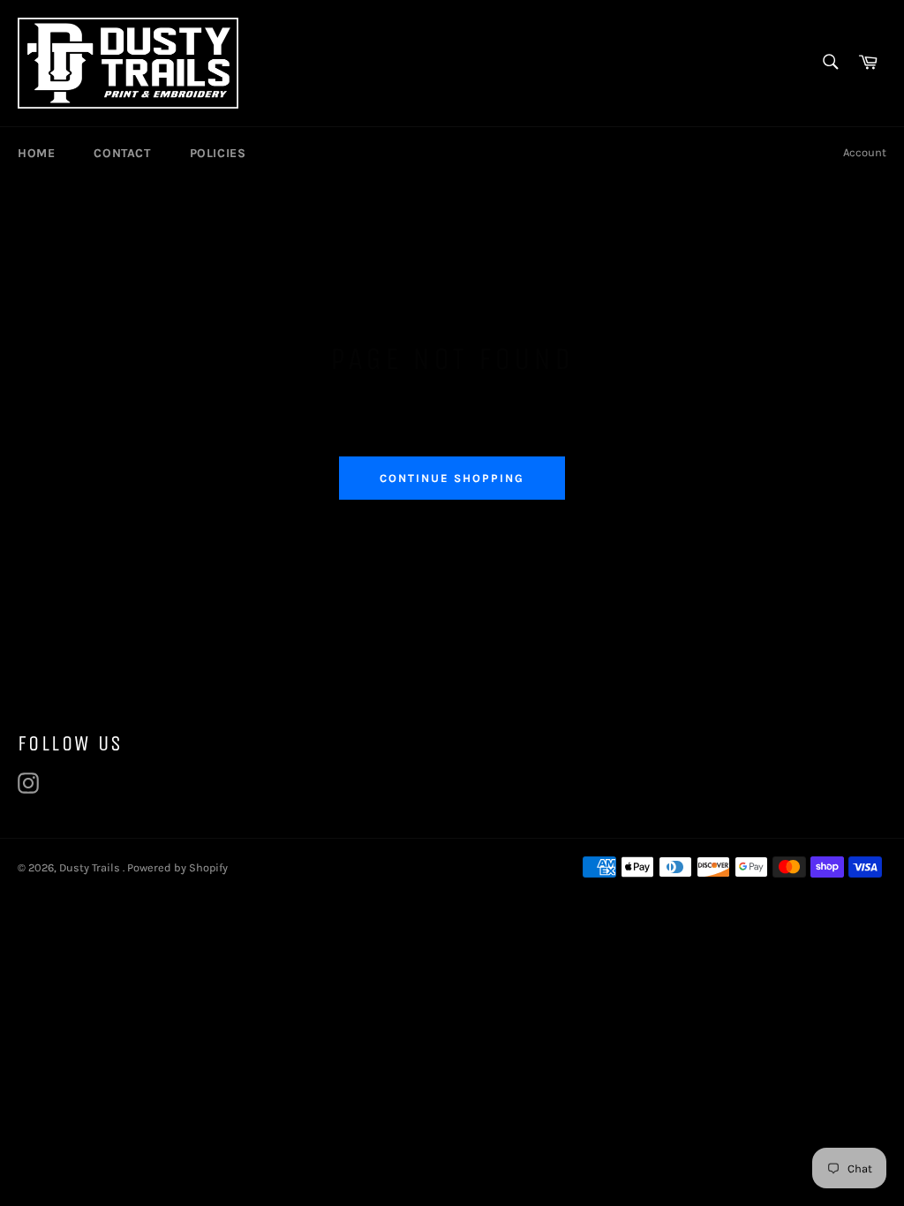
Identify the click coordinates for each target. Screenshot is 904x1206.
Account (864, 152)
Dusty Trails (91, 867)
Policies (218, 153)
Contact (122, 153)
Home (36, 153)
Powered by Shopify (177, 867)
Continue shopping (452, 478)
